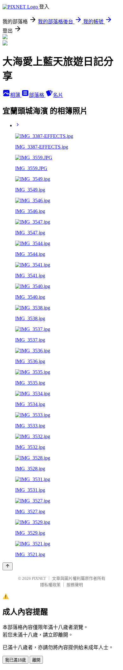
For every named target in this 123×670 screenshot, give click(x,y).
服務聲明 (75, 584)
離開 (36, 660)
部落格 (37, 95)
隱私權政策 (50, 584)
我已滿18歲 (15, 660)
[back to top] (8, 566)
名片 (58, 95)
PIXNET (39, 578)
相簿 (15, 95)
